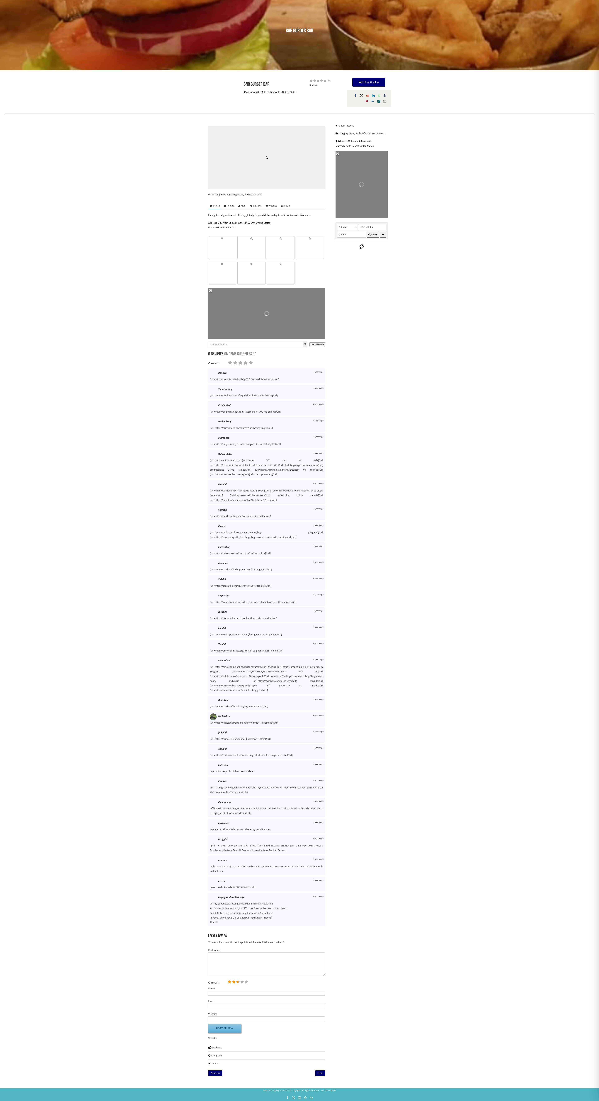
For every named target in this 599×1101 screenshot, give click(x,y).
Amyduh (222, 748)
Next (320, 1073)
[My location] (305, 344)
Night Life (238, 194)
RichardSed (224, 660)
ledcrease (223, 764)
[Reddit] (367, 95)
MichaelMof (224, 421)
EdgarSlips (223, 595)
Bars (229, 194)
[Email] (385, 101)
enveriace (223, 822)
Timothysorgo (225, 389)
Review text (214, 950)
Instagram (216, 1055)
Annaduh (223, 563)
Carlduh (222, 509)
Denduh (222, 372)
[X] (361, 95)
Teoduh (222, 644)
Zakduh (222, 579)
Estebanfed (224, 405)
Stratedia (284, 1090)
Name (211, 988)
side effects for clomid (257, 845)
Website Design (270, 1090)
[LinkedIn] (373, 95)
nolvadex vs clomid (220, 829)
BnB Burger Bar (256, 84)
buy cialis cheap (218, 771)
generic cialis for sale (221, 887)
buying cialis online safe (231, 897)
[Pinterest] (367, 101)
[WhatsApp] (379, 95)
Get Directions (346, 125)
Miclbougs (223, 437)
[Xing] (379, 101)
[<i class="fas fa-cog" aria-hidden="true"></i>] (383, 235)
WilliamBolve (225, 453)
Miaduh (222, 627)
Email (211, 1001)
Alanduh (222, 484)
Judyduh (222, 732)
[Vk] (373, 101)
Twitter (215, 1063)
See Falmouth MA (328, 1090)
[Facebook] (355, 95)
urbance (222, 860)
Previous (215, 1073)
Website (212, 1013)
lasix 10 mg (216, 787)
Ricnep (221, 525)
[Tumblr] (385, 95)
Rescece (222, 781)
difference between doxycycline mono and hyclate (238, 808)
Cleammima (224, 802)
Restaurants (255, 194)
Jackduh (222, 611)
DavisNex (223, 700)
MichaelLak (224, 716)
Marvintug (223, 546)
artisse (222, 880)
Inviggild (222, 839)
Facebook (216, 1047)
